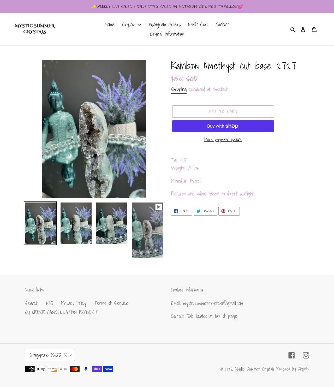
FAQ (49, 303)
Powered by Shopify (292, 368)
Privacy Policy (73, 303)
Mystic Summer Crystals (255, 368)
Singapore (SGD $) (48, 355)
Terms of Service (111, 303)
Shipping (179, 89)
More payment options (223, 139)
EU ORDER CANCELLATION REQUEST (61, 312)
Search (31, 303)
